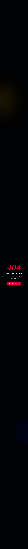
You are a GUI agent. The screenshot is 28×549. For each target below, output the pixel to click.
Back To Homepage (14, 283)
